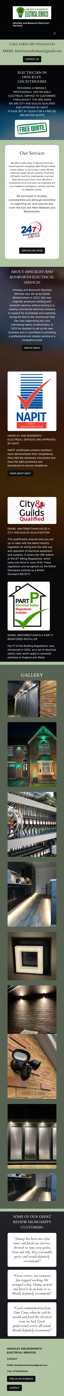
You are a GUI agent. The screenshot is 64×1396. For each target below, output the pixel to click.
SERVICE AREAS (32, 348)
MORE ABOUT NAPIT (20, 473)
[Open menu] (54, 33)
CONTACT (14, 1388)
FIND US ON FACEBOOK (21, 1378)
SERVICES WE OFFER (32, 250)
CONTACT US (32, 59)
